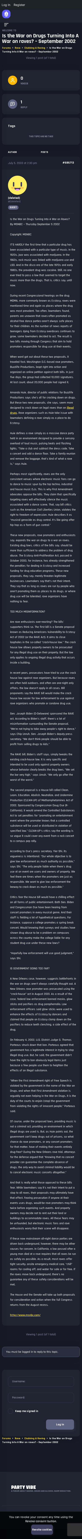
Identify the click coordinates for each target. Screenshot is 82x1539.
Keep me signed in (26, 1411)
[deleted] (14, 198)
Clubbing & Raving (34, 47)
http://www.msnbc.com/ (25, 1315)
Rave (17, 47)
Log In (60, 1424)
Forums (6, 47)
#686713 (68, 162)
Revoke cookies (42, 1530)
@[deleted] (14, 201)
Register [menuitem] (19, 5)
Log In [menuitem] (6, 5)
